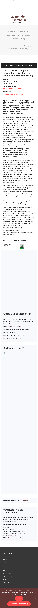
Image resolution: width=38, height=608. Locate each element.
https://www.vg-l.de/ (14, 538)
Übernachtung (7, 576)
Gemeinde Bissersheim (17, 18)
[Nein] (36, 598)
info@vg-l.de (12, 536)
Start (12, 45)
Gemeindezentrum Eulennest (12, 88)
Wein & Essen (6, 573)
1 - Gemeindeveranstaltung (24, 65)
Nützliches (5, 582)
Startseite (5, 559)
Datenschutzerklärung (19, 604)
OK (19, 598)
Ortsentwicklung (9, 567)
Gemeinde (5, 563)
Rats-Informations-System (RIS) (13, 338)
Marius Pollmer (8, 65)
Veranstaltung (20, 45)
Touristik (5, 570)
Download (24, 500)
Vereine (5, 579)
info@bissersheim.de (15, 326)
